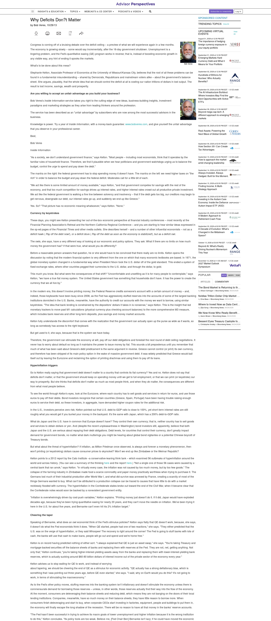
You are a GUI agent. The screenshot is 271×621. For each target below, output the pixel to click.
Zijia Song (204, 307)
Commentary (222, 281)
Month (230, 275)
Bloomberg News (222, 290)
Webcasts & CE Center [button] (98, 11)
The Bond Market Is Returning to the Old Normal (225, 287)
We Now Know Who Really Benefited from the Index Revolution (234, 312)
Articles (205, 281)
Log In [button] (238, 11)
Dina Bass (204, 299)
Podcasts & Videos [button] (130, 11)
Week (224, 275)
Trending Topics (210, 23)
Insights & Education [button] (51, 11)
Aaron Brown (206, 316)
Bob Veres (39, 25)
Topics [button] (74, 11)
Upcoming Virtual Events (211, 32)
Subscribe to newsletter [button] (221, 11)
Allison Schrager (207, 290)
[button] (36, 33)
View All (226, 24)
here (106, 463)
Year (238, 275)
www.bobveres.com (136, 124)
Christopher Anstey (208, 324)
